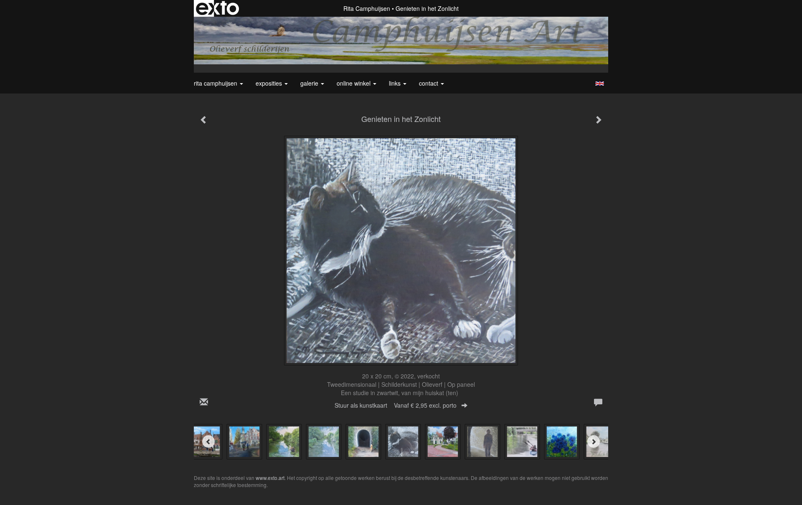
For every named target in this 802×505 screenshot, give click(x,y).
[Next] (593, 441)
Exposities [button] (270, 83)
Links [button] (395, 83)
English (599, 83)
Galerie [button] (310, 83)
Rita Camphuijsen (366, 8)
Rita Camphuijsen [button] (216, 83)
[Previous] (208, 441)
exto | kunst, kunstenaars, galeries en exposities (217, 8)
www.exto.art (270, 477)
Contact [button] (429, 83)
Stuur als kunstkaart (396, 405)
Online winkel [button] (354, 83)
